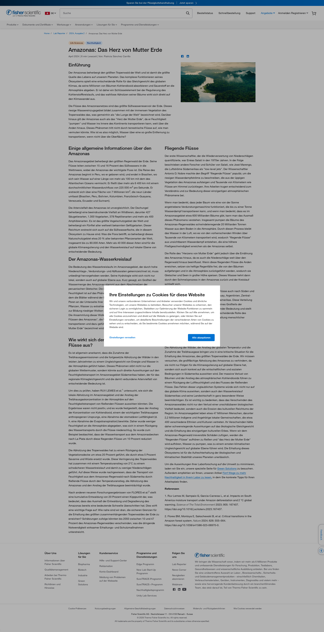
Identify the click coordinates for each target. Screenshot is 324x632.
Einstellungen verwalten (122, 337)
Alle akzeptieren (201, 337)
